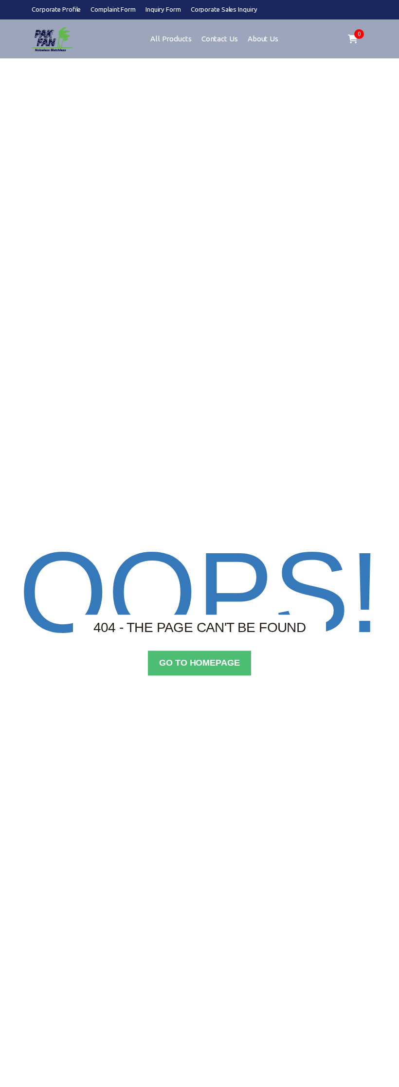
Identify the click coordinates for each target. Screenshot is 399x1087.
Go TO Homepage (199, 663)
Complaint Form (113, 9)
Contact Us (219, 39)
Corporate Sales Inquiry (224, 9)
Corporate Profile (56, 9)
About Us (263, 39)
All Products (171, 39)
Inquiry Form (163, 9)
